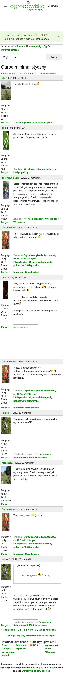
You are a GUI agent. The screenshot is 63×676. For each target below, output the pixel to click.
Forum (20, 46)
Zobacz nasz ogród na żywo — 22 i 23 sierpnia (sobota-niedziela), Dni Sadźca (27, 36)
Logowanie (54, 5)
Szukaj (53, 57)
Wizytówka (19, 222)
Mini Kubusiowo (38, 457)
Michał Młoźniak (50, 650)
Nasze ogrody (33, 46)
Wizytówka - (30, 169)
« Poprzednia (8, 73)
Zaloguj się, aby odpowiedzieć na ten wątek (31, 635)
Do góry (5, 122)
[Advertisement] (31, 21)
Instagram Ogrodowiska (26, 272)
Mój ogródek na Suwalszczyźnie (35, 122)
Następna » (52, 73)
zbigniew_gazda (10, 177)
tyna (4, 277)
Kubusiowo (45, 454)
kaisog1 (6, 412)
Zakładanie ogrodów (22, 646)
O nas (5, 645)
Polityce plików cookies (37, 670)
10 (34, 73)
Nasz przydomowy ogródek (43, 218)
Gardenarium (9, 227)
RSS (35, 645)
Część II (24, 258)
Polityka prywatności (8, 650)
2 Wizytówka (32, 265)
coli (4, 127)
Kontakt (6, 655)
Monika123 (7, 462)
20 (40, 73)
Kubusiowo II (20, 457)
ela (3, 77)
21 (44, 73)
